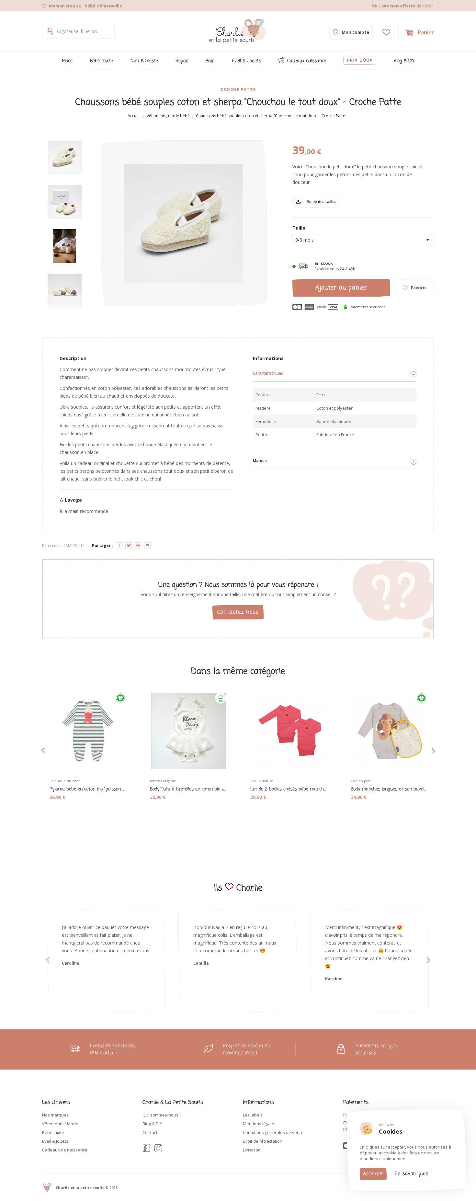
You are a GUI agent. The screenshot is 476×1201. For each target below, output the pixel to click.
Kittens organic (163, 780)
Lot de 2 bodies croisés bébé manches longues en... (288, 789)
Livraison (252, 1150)
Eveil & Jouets (55, 1141)
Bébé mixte (53, 1132)
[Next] (66, 322)
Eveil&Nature (261, 780)
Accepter (373, 1174)
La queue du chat (65, 780)
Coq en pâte (361, 780)
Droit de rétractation (262, 1141)
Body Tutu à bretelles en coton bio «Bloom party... (188, 789)
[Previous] (66, 135)
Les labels (253, 1115)
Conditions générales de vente (273, 1132)
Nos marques (55, 1115)
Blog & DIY (152, 1124)
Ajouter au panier (341, 287)
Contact (149, 1132)
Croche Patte (238, 89)
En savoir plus (411, 1174)
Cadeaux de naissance (64, 1150)
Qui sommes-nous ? (161, 1115)
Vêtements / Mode (60, 1124)
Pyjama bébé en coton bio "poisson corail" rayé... (87, 789)
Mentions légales (260, 1124)
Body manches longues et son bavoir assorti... (388, 789)
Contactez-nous (238, 612)
